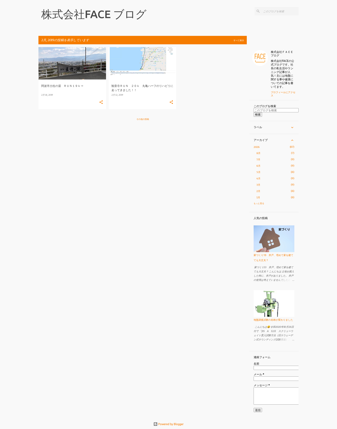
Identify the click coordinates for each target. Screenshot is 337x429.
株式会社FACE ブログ (93, 14)
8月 (258, 153)
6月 (258, 165)
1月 (258, 197)
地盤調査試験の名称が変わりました (273, 319)
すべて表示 (238, 40)
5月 (258, 172)
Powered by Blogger (171, 424)
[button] (101, 102)
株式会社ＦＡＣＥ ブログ (283, 53)
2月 (258, 191)
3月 (258, 184)
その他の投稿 (142, 119)
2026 (257, 147)
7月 (258, 159)
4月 (258, 178)
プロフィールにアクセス (283, 94)
